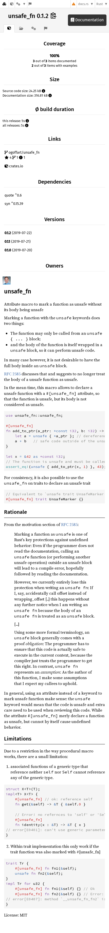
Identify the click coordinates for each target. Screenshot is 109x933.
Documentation (89, 19)
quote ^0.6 (13, 195)
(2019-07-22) (18, 233)
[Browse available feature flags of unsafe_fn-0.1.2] (30, 4)
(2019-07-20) (18, 250)
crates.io (15, 166)
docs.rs (83, 4)
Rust (99, 4)
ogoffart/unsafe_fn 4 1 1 (24, 155)
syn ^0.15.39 (14, 204)
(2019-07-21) (18, 241)
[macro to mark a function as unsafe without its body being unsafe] (12, 4)
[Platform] (21, 4)
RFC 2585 (12, 374)
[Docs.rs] (4, 4)
